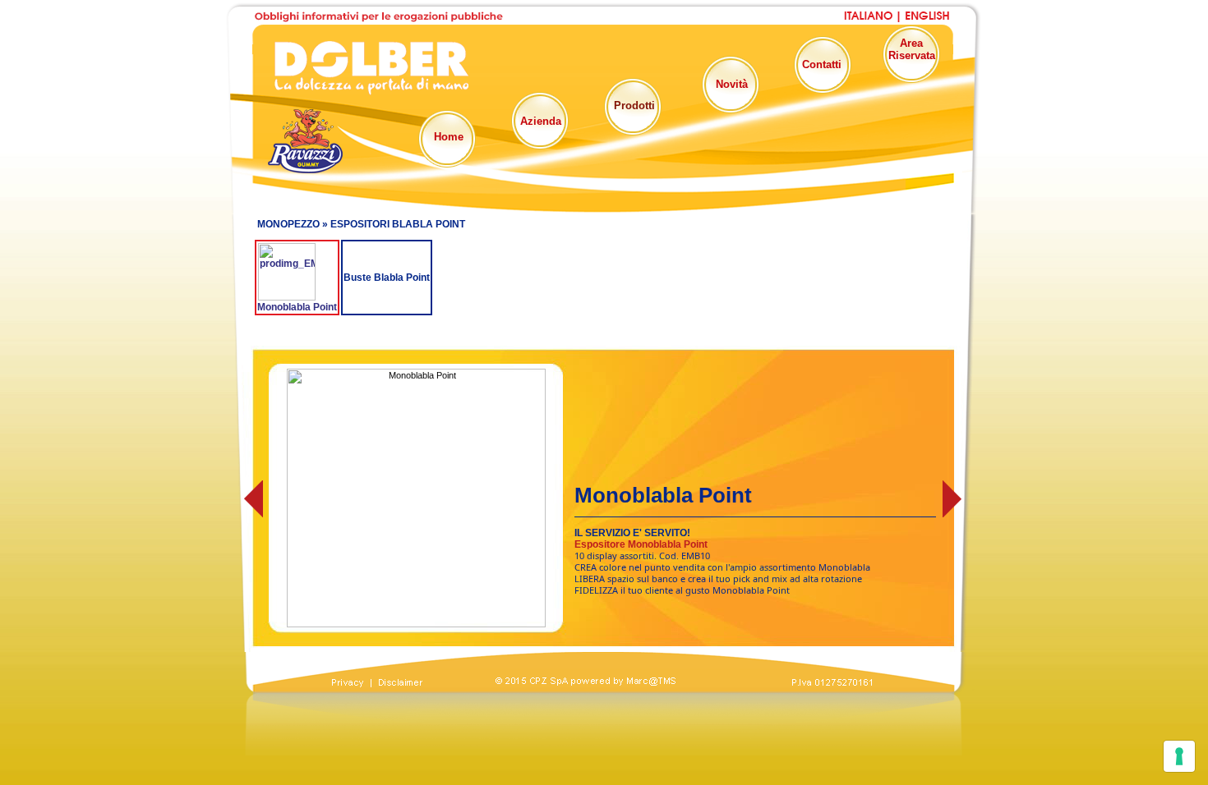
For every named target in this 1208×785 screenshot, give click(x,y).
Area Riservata (911, 49)
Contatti (821, 64)
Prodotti (634, 105)
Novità (732, 84)
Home (448, 137)
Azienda (540, 121)
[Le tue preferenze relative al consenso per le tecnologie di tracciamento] (1179, 756)
